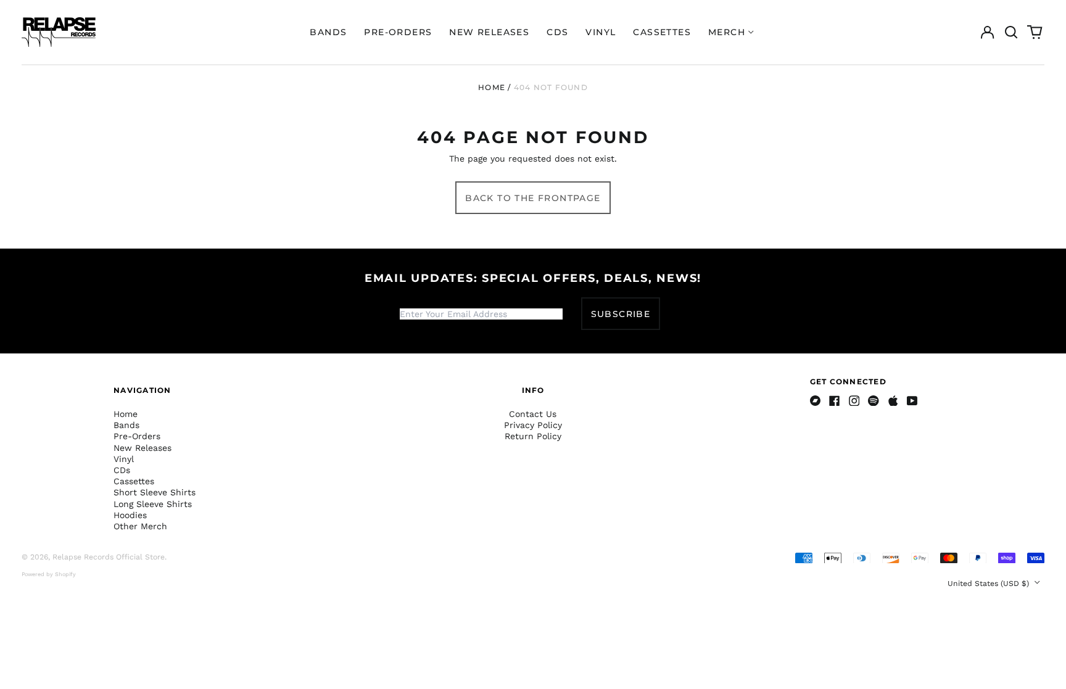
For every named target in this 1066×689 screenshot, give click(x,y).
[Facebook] (834, 400)
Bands (328, 32)
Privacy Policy (533, 425)
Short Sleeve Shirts (155, 492)
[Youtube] (912, 400)
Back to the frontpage (532, 198)
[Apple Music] (893, 400)
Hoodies (130, 515)
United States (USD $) (989, 583)
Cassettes (662, 32)
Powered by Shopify (49, 574)
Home (491, 87)
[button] (1011, 32)
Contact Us (532, 414)
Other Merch (140, 526)
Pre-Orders (398, 32)
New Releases (489, 32)
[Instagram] (854, 400)
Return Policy (533, 436)
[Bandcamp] (815, 400)
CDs (557, 32)
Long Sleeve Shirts (153, 504)
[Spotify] (873, 400)
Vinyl (600, 32)
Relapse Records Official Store (108, 557)
